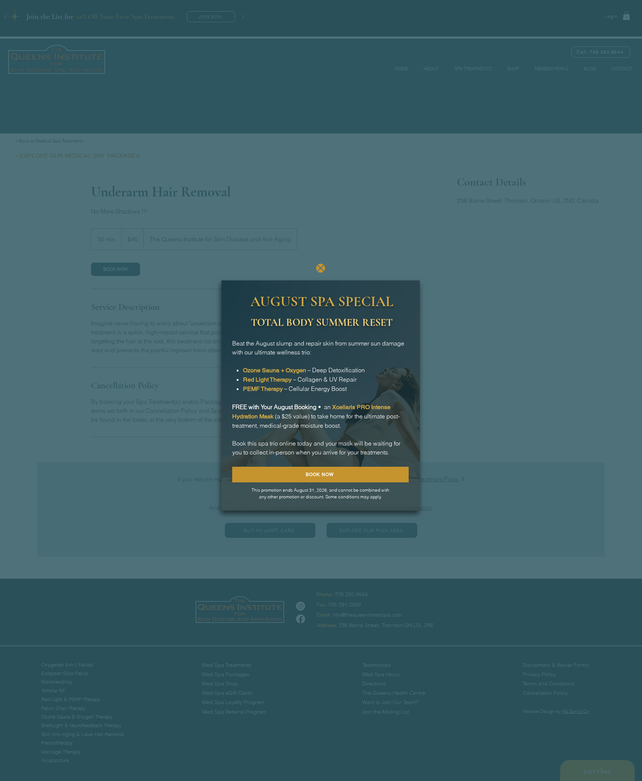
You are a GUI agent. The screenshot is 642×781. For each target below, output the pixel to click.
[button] (320, 268)
